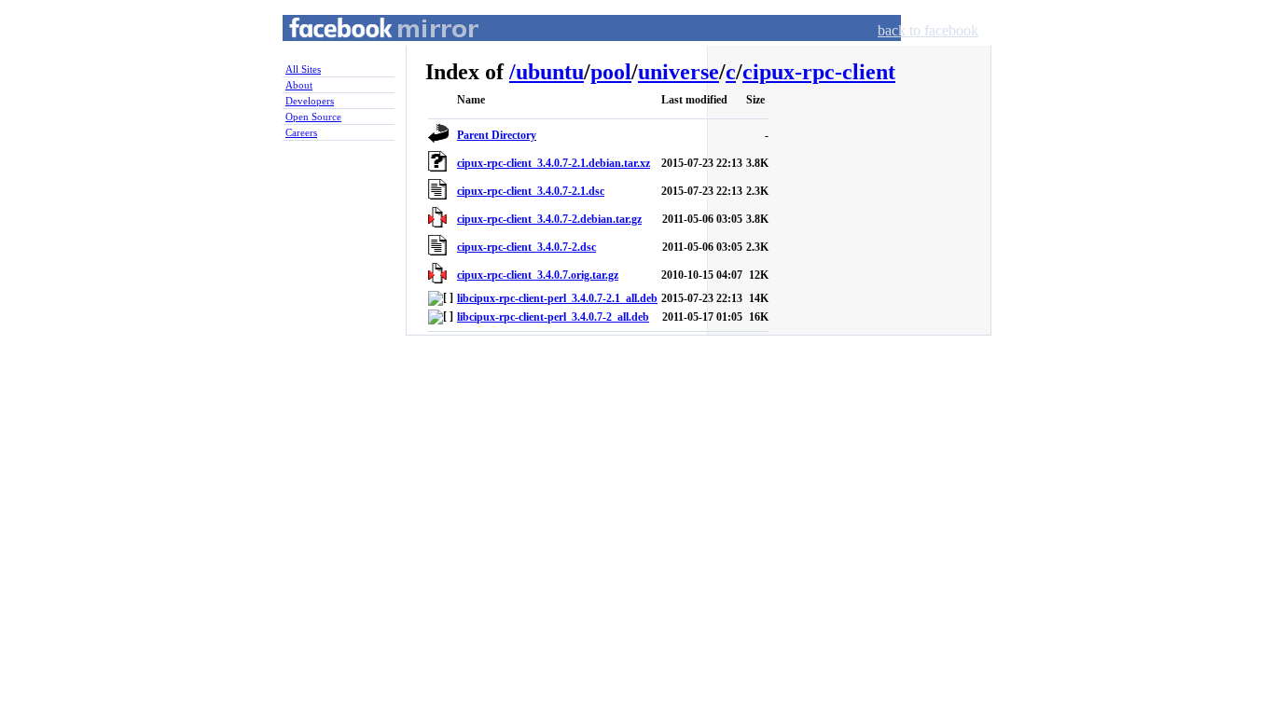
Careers (301, 132)
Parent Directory (496, 135)
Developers (309, 100)
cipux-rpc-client (818, 72)
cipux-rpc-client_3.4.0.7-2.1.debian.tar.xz (553, 163)
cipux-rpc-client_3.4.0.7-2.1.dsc (530, 191)
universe (678, 72)
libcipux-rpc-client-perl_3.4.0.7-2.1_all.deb (557, 298)
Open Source (313, 116)
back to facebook (928, 30)
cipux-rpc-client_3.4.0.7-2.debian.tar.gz (549, 219)
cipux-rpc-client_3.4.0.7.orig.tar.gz (537, 275)
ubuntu (550, 72)
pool (610, 72)
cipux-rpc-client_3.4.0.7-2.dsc (526, 247)
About (298, 84)
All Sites (303, 69)
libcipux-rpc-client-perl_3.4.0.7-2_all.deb (553, 317)
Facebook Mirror (366, 49)
